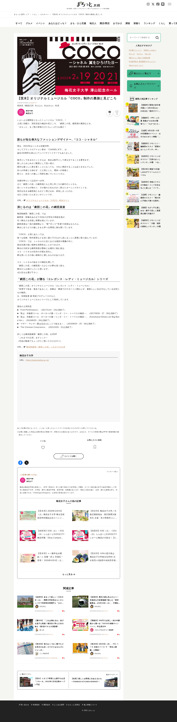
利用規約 (36, 705)
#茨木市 (20, 105)
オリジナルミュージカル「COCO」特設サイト (47, 200)
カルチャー (44, 14)
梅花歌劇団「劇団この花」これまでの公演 (45, 347)
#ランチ (132, 54)
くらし (34, 14)
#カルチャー (49, 105)
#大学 (57, 105)
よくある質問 (59, 705)
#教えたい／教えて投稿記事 (139, 58)
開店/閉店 (105, 23)
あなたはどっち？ (58, 23)
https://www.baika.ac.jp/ (37, 360)
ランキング (149, 23)
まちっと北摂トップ (21, 14)
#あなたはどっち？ (136, 65)
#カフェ (140, 54)
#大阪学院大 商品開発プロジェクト (142, 61)
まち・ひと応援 (78, 23)
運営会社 (46, 705)
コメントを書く (70, 456)
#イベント (39, 105)
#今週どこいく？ (135, 50)
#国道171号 (29, 105)
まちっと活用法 (74, 705)
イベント (40, 23)
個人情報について (90, 705)
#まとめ (148, 54)
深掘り (137, 23)
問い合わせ (25, 705)
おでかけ (117, 23)
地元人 (93, 23)
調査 (128, 23)
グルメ (29, 23)
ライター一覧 (111, 471)
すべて (19, 23)
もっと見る (67, 574)
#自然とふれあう (150, 50)
